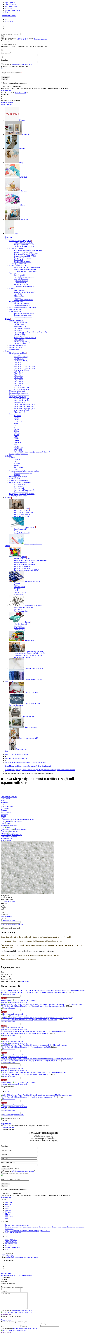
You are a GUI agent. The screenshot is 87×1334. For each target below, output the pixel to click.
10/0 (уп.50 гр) (19, 355)
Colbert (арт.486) (19, 336)
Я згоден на (19, 64)
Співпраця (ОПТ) (7, 1127)
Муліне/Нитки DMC (16, 321)
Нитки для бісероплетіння (18, 454)
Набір (3, 823)
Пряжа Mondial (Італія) (22, 516)
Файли (3, 838)
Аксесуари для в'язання (33, 544)
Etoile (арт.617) (19, 340)
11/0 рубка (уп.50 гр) (21, 361)
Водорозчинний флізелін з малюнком (22, 307)
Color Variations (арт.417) (22, 328)
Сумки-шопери (21, 749)
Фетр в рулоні (19, 488)
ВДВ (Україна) (19, 296)
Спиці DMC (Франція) (22, 533)
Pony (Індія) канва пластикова (24, 277)
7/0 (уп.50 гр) (18, 380)
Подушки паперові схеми (23, 315)
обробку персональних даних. (23, 64)
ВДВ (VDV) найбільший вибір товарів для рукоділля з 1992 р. (27, 1231)
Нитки (24, 557)
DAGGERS (18, 450)
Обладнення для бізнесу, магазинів (21, 494)
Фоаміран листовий (21, 492)
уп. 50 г (8, 1091)
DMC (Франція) (19, 275)
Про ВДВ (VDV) (11, 2)
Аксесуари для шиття (32, 581)
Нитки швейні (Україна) (22, 566)
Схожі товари (6, 835)
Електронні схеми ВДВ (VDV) (25, 256)
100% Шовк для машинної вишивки (27, 267)
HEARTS (17, 423)
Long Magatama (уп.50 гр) (23, 410)
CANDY (17, 419)
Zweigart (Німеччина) (21, 279)
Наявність (4, 837)
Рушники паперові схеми (23, 317)
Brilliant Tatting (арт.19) (22, 341)
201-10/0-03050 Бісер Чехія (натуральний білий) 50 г (32, 452)
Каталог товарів (7, 102)
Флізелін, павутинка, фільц (34, 668)
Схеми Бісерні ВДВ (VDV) (23, 243)
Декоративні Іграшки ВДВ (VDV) (26, 254)
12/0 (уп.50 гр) (19, 362)
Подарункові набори (21, 322)
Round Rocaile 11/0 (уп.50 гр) (24, 406)
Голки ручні (18, 609)
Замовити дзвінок (40, 39)
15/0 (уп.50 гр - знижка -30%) (24, 368)
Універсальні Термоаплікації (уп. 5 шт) (28, 655)
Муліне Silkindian (15, 347)
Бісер (21, 162)
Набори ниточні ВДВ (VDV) (24, 252)
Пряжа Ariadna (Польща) (22, 514)
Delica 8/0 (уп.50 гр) (21, 402)
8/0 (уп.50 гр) (18, 381)
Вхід (6, 19)
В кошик (4, 998)
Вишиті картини (31, 727)
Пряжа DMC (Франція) (22, 510)
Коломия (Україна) (20, 283)
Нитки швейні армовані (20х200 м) (26, 570)
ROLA (16, 427)
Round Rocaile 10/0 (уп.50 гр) (24, 404)
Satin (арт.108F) (19, 334)
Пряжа (27, 508)
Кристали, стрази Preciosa (18, 480)
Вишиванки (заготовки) (22, 303)
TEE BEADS (18, 448)
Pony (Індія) (18, 294)
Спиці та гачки (30, 527)
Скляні (16, 418)
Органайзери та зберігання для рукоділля (24, 471)
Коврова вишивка (15, 309)
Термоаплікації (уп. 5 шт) (35, 652)
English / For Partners (12, 10)
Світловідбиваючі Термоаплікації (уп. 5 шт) (29, 653)
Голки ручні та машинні (33, 605)
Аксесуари (5, 831)
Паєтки (12, 458)
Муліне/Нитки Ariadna (17, 345)
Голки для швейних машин (23, 607)
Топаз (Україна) (19, 630)
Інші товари (25, 981)
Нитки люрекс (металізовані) (24, 564)
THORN (17, 446)
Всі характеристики (8, 901)
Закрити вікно (6, 90)
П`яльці (12, 288)
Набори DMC (18, 260)
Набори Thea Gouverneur (22, 258)
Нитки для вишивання (17, 265)
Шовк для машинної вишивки (24, 562)
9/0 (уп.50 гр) (18, 383)
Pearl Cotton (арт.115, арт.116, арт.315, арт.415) (30, 332)
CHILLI (16, 431)
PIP (15, 425)
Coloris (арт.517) (19, 330)
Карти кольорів (14, 349)
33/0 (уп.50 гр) (19, 385)
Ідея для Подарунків (16, 705)
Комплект (4, 825)
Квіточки (17, 459)
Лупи (16, 585)
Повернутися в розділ (9, 819)
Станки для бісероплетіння (23, 300)
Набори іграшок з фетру (18, 496)
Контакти (8, 8)
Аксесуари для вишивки (18, 263)
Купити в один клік (24, 1312)
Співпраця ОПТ (11, 4)
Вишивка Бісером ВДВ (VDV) (20, 241)
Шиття (22, 205)
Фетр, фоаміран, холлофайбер (20, 482)
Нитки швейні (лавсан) (22, 568)
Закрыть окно (6, 1332)
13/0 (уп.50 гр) (19, 364)
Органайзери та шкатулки (23, 473)
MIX (15, 444)
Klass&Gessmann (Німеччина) (24, 292)
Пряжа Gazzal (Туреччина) (23, 512)
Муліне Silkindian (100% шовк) (25, 269)
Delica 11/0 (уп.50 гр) (21, 399)
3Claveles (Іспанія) (20, 624)
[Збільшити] (27, 894)
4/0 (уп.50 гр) (18, 374)
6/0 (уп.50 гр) (18, 378)
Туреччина (17, 298)
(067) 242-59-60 (23, 39)
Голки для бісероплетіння (18, 393)
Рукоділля (23, 177)
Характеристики (7, 829)
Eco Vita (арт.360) (20, 343)
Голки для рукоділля (21, 611)
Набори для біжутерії (17, 391)
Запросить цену (20, 1330)
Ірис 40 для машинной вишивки (25, 271)
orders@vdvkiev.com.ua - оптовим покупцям (22, 1257)
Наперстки (17, 589)
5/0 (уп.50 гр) (18, 376)
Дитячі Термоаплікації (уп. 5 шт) (25, 657)
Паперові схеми (15, 311)
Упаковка (17, 475)
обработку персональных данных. (25, 1328)
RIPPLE (16, 440)
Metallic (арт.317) (20, 326)
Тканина (12, 273)
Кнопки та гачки (20, 592)
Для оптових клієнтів (8, 16)
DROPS (16, 435)
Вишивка (25, 134)
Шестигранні (18, 467)
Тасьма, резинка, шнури (33, 679)
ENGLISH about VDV (13, 1233)
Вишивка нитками (16, 248)
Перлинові (17, 416)
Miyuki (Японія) (6, 916)
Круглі (16, 461)
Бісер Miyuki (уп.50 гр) (17, 397)
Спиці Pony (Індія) (20, 529)
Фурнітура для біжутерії (18, 477)
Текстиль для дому (31, 692)
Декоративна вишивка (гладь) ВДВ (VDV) (29, 250)
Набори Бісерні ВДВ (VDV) (24, 244)
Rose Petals (17, 442)
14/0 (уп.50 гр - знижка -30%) (24, 366)
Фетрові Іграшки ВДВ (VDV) (24, 246)
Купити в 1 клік (7, 1000)
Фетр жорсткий (19, 484)
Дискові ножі (29, 641)
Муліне (22, 148)
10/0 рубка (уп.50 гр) (21, 357)
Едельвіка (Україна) (21, 281)
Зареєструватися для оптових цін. (17, 1225)
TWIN (16, 437)
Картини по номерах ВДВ (28, 738)
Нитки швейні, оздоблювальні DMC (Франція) (30, 560)
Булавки (17, 590)
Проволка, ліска (15, 478)
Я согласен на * (21, 1328)
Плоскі (16, 465)
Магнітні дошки (19, 587)
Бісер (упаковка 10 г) (21, 387)
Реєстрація (9, 21)
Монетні (17, 463)
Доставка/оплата (11, 6)
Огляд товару (6, 821)
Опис (3, 827)
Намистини (13, 414)
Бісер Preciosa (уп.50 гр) (18, 353)
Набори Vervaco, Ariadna (22, 262)
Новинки (22, 120)
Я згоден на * (18, 1310)
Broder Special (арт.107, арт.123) (25, 338)
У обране (4, 1002)
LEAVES (17, 433)
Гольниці (17, 583)
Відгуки (4, 833)
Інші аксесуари (19, 594)
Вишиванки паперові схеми (24, 313)
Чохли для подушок (28, 716)
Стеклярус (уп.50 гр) (21, 370)
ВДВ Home (24, 219)
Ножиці (27, 622)
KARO (16, 438)
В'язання (24, 191)
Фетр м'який (18, 486)
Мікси (16, 469)
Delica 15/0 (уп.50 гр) (21, 400)
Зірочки (16, 429)
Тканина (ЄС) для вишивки (24, 286)
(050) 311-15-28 (20, 93)
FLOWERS (18, 421)
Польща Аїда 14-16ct (21, 284)
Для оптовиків (18, 924)
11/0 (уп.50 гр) (19, 359)
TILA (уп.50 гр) (19, 412)
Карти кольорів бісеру (21, 389)
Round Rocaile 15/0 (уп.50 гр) (24, 408)
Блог (6, 12)
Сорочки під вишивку (22, 305)
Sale (16, 233)
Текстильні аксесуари (32, 703)
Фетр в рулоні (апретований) (24, 490)
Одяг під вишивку (16, 302)
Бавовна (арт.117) (20, 324)
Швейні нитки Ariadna (22, 559)
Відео (3, 840)
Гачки (16, 531)
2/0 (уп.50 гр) (18, 372)
